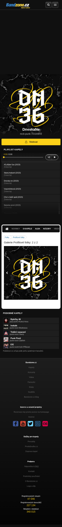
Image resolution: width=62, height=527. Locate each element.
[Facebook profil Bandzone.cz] (15, 423)
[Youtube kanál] (23, 423)
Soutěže (31, 392)
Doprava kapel (31, 451)
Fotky (7, 237)
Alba (37, 229)
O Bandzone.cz (31, 481)
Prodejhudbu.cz (31, 446)
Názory (47, 229)
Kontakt (31, 471)
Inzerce (31, 417)
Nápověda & (31, 466)
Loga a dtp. (31, 486)
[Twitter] (30, 423)
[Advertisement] (31, 42)
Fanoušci (31, 382)
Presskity (31, 442)
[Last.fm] (45, 423)
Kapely (31, 367)
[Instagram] (37, 423)
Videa (31, 377)
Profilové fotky (18, 237)
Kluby (31, 387)
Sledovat (33, 142)
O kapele (27, 229)
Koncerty (31, 372)
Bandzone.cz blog (31, 397)
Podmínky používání (31, 476)
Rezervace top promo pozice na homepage (31, 412)
